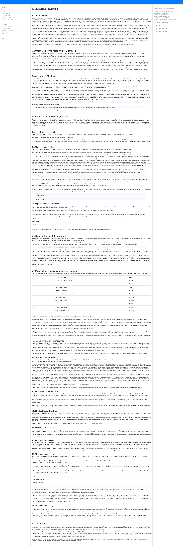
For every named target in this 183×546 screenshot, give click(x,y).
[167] (126, 470)
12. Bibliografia (5, 33)
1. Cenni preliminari (6, 13)
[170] (83, 496)
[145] (137, 94)
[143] (147, 67)
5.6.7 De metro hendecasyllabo (161, 29)
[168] (116, 489)
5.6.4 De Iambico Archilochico (161, 25)
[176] (103, 529)
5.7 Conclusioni (157, 32)
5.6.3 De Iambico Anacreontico (161, 23)
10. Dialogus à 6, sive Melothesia (9, 30)
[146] (115, 107)
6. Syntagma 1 (5, 22)
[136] (77, 31)
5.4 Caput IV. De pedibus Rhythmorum (163, 11)
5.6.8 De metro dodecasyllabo (161, 31)
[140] (53, 41)
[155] (73, 335)
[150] (64, 165)
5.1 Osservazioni (157, 7)
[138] (55, 34)
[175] (102, 527)
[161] (59, 395)
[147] (132, 110)
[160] (132, 370)
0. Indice (4, 11)
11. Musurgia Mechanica (7, 31)
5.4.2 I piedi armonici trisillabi (161, 14)
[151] (122, 171)
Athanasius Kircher (57, 2)
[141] (37, 55)
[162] (90, 413)
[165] (46, 431)
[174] (90, 516)
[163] (41, 414)
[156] (48, 344)
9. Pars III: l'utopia (6, 28)
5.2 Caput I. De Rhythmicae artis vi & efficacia (164, 8)
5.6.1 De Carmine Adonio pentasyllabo (163, 20)
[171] (115, 496)
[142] (97, 65)
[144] (119, 86)
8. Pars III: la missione (7, 26)
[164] (125, 430)
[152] (87, 214)
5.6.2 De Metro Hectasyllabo (161, 22)
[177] (115, 535)
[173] (111, 508)
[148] (121, 122)
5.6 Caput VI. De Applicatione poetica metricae (165, 19)
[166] (122, 465)
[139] (147, 34)
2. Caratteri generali (6, 15)
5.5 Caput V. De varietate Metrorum (162, 17)
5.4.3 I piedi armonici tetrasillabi (161, 16)
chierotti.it (126, 1)
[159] (97, 370)
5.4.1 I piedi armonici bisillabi (161, 13)
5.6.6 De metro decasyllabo (160, 28)
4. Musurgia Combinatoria (8, 19)
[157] (98, 365)
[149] (64, 134)
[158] (107, 367)
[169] (149, 491)
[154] (41, 322)
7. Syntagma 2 (5, 24)
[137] (103, 31)
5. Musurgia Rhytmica (7, 21)
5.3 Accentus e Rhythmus (160, 10)
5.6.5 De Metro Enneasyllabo (161, 26)
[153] (107, 255)
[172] (136, 498)
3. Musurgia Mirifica (6, 17)
